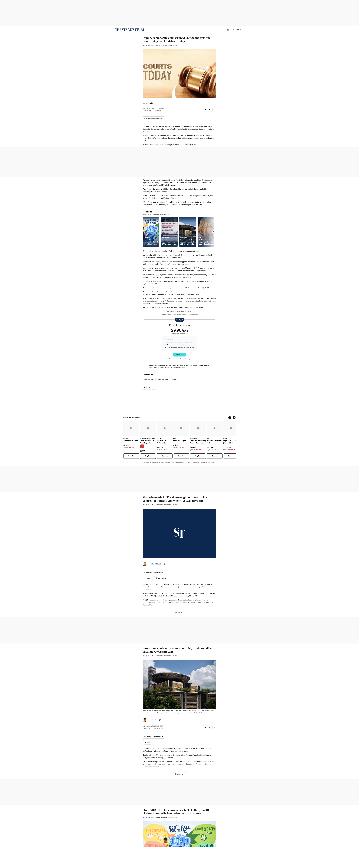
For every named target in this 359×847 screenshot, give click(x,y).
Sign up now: (146, 45)
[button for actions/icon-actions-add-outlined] (164, 564)
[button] (230, 29)
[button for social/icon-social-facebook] (210, 110)
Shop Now (131, 456)
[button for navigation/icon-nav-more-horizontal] (214, 110)
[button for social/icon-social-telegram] (205, 110)
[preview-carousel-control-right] (213, 231)
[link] (129, 29)
